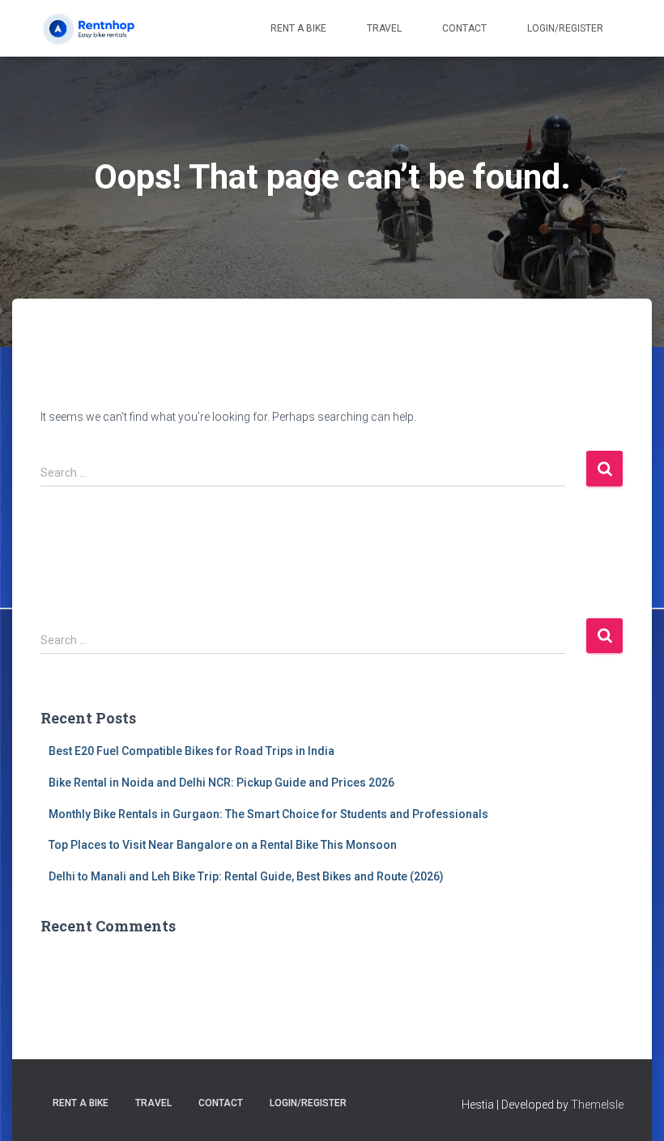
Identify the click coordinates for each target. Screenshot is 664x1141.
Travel (384, 28)
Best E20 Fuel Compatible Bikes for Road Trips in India (191, 750)
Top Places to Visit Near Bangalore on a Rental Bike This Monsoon (223, 844)
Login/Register (565, 28)
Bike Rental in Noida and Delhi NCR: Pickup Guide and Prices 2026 (221, 782)
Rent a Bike (298, 28)
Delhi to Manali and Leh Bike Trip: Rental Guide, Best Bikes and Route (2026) (246, 876)
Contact (464, 28)
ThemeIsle (597, 1104)
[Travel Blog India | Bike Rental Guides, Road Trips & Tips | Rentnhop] (102, 28)
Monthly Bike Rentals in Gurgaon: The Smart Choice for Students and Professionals (268, 814)
